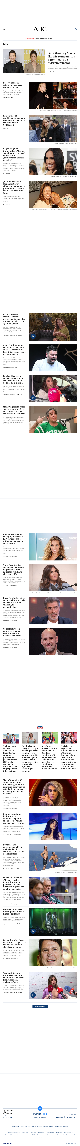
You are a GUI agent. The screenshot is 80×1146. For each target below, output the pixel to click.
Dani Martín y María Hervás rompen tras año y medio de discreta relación (61, 58)
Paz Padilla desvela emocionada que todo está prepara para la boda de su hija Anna (13, 379)
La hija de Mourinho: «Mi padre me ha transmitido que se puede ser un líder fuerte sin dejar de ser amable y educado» (13, 883)
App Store (60, 1117)
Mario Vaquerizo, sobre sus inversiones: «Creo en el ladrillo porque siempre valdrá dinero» (14, 410)
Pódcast (40, 1137)
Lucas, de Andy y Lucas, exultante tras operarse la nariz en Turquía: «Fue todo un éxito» (14, 943)
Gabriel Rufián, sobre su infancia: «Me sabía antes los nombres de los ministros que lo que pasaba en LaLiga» (14, 350)
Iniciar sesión (76, 29)
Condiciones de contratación (45, 1126)
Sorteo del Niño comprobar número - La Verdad (63, 1134)
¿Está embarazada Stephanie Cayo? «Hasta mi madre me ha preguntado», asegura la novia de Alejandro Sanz (14, 187)
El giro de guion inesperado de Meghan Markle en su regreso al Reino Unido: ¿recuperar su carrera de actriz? (14, 154)
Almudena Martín (8, 904)
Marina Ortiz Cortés (8, 834)
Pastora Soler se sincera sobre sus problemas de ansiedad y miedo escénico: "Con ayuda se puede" (14, 319)
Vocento (9, 1124)
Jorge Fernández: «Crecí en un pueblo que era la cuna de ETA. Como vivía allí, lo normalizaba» (14, 602)
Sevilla (43, 33)
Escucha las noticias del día (28, 1134)
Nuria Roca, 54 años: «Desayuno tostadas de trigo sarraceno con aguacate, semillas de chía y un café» (14, 569)
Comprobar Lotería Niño (13, 1132)
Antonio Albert (7, 869)
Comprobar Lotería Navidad (37, 1132)
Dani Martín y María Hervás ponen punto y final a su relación (13, 911)
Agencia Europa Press (9, 335)
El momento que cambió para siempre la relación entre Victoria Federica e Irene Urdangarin (14, 120)
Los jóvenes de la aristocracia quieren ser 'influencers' (13, 85)
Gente (7, 44)
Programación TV (68, 1132)
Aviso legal (70, 1124)
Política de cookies (48, 1124)
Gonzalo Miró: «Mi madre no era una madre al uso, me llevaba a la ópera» (12, 632)
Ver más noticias (40, 1006)
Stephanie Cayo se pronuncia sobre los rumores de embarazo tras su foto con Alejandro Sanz (13, 977)
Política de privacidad (35, 1124)
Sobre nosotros (17, 1124)
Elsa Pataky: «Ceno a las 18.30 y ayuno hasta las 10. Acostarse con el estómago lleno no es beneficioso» (14, 539)
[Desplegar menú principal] (4, 29)
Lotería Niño (25, 1132)
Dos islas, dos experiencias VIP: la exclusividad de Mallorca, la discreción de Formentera (14, 849)
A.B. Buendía (51, 72)
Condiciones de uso (60, 1124)
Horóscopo (59, 1132)
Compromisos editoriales (61, 1126)
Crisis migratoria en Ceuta (43, 38)
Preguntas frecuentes (43, 1134)
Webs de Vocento (71, 1143)
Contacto (25, 1124)
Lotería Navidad (50, 1132)
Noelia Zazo (6, 128)
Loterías (17, 1134)
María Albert (6, 367)
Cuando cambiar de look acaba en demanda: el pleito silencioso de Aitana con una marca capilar (13, 818)
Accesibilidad (15, 1126)
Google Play (71, 1117)
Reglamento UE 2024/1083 (28, 1126)
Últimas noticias (8, 1134)
